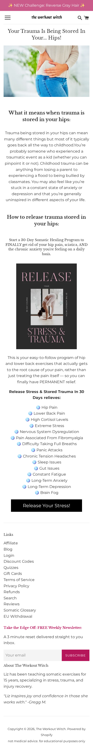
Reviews (12, 604)
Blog (8, 549)
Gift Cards (13, 573)
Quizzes (11, 567)
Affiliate (11, 543)
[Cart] (86, 17)
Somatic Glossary (20, 610)
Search (10, 598)
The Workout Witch (51, 729)
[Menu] (7, 18)
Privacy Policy (16, 586)
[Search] (80, 18)
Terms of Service (19, 579)
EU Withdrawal (18, 616)
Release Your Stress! (46, 505)
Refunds (12, 592)
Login (9, 555)
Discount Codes (19, 561)
